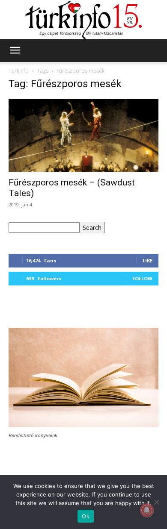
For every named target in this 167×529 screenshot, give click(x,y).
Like (147, 260)
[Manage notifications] (147, 510)
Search (92, 227)
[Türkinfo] (83, 20)
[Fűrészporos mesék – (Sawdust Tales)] (83, 135)
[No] (156, 502)
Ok (85, 516)
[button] (14, 50)
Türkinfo (19, 70)
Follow (142, 278)
